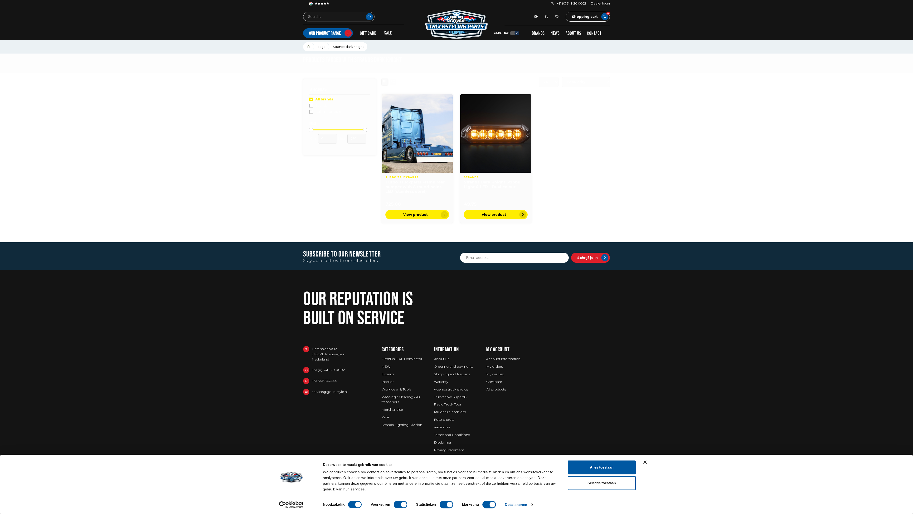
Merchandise (392, 409)
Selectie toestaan (602, 483)
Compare (494, 382)
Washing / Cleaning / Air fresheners (401, 399)
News (555, 33)
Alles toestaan (601, 467)
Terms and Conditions (452, 435)
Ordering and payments (453, 366)
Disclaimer (442, 442)
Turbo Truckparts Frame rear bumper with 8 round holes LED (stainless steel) (415, 186)
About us (573, 33)
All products (496, 389)
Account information (503, 359)
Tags (321, 47)
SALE (388, 32)
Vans (385, 417)
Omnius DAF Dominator (402, 359)
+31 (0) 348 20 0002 (571, 3)
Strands (321, 105)
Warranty (441, 382)
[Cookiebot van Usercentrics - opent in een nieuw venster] (291, 504)
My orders (494, 366)
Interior (388, 382)
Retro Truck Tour (447, 404)
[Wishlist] (556, 16)
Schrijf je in (587, 258)
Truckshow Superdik (450, 397)
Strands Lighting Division (402, 425)
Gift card (368, 33)
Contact (594, 33)
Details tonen (516, 505)
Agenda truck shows (451, 389)
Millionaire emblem (450, 412)
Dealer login (600, 3)
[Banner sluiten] (645, 462)
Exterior (388, 374)
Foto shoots (444, 419)
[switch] (400, 504)
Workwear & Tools (396, 389)
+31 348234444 (324, 381)
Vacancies (442, 427)
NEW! (386, 366)
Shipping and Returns (452, 374)
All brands (324, 99)
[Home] (308, 46)
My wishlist (495, 374)
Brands (538, 33)
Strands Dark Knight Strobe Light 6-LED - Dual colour (492, 184)
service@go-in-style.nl (330, 392)
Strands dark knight (348, 47)
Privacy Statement (449, 450)
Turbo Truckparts (329, 112)
